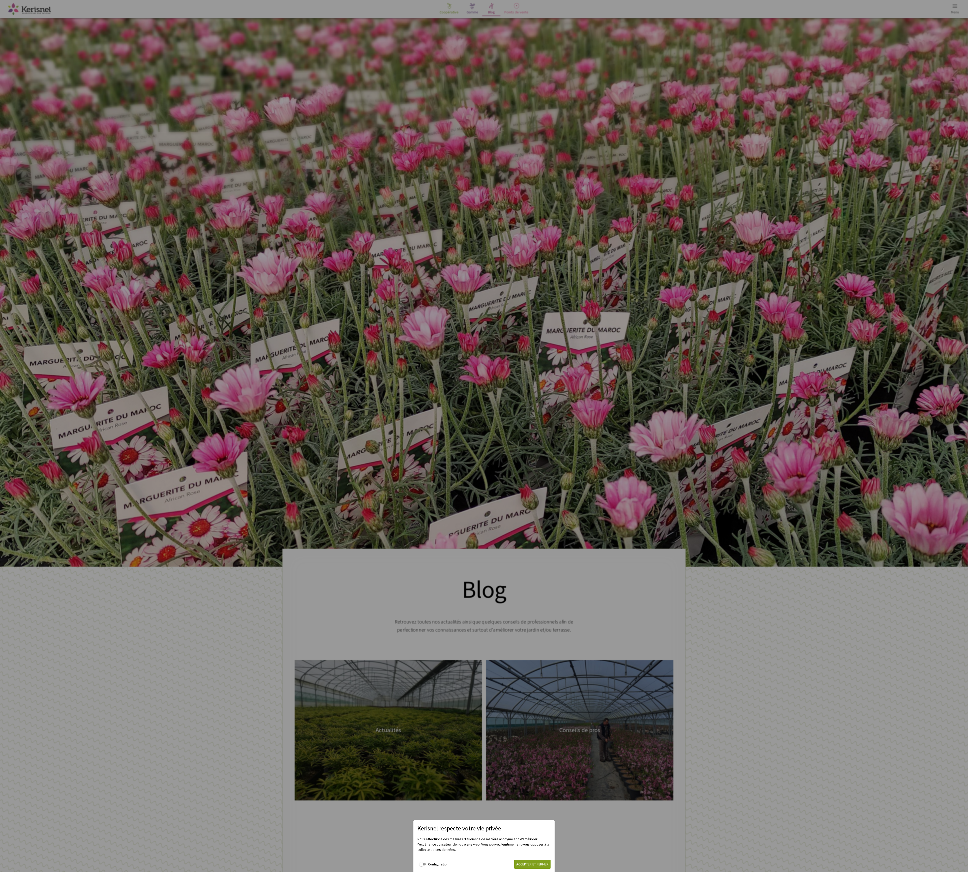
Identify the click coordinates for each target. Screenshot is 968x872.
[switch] (432, 864)
